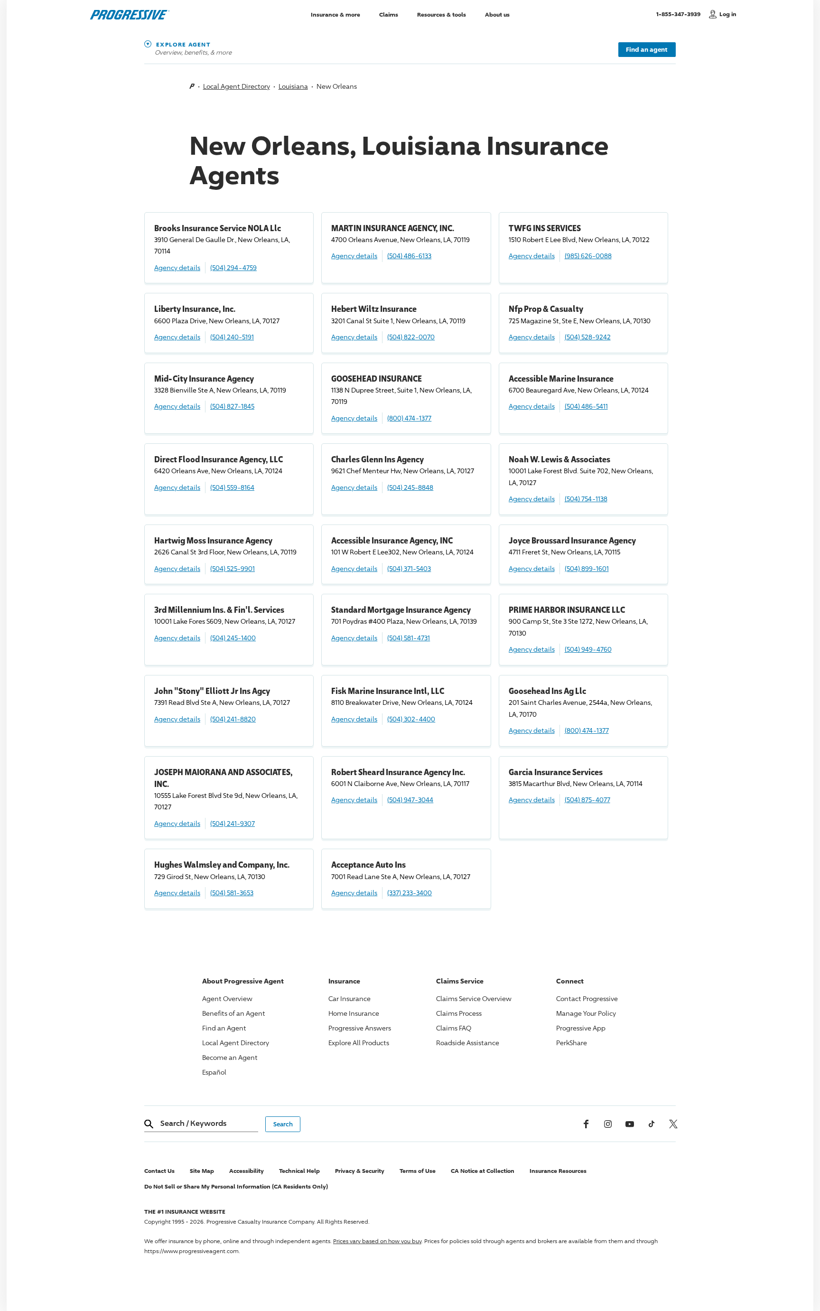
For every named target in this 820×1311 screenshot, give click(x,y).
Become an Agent (230, 1057)
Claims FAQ (453, 1028)
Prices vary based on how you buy (377, 1241)
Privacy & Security (359, 1170)
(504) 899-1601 (587, 568)
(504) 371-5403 (409, 568)
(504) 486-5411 (586, 406)
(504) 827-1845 (232, 406)
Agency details (177, 267)
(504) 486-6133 (409, 256)
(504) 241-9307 (232, 823)
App (581, 1028)
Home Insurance (353, 1013)
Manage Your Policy (586, 1013)
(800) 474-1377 (409, 418)
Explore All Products (358, 1043)
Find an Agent (224, 1028)
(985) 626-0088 (588, 256)
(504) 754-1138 (586, 499)
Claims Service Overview (474, 998)
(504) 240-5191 (232, 337)
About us (497, 14)
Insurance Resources (558, 1170)
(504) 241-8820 (233, 719)
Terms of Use (418, 1170)
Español (214, 1072)
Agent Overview (227, 998)
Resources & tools (441, 14)
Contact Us (159, 1170)
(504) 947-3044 (410, 800)
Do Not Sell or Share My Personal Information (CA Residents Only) (236, 1186)
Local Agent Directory (236, 86)
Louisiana (293, 86)
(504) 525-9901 (232, 568)
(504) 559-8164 (232, 487)
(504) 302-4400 (411, 719)
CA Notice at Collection (482, 1170)
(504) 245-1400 (233, 638)
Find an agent (647, 49)
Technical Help (299, 1170)
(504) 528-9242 (588, 337)
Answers (359, 1028)
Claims (388, 14)
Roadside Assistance (467, 1043)
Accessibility (246, 1170)
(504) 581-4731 (408, 638)
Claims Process (459, 1013)
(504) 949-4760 (588, 649)
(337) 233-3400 (409, 893)
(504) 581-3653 (231, 893)
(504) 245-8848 (410, 487)
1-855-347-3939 (680, 14)
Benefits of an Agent (233, 1013)
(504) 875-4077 (587, 800)
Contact (587, 998)
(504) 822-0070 (411, 337)
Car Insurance (349, 998)
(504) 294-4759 (233, 267)
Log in (727, 14)
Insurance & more (335, 14)
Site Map (202, 1170)
